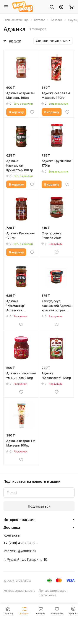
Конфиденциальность (19, 590)
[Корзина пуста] (71, 7)
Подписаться (39, 506)
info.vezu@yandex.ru (19, 551)
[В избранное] (32, 112)
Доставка (11, 527)
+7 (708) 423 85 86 (19, 543)
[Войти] (61, 7)
